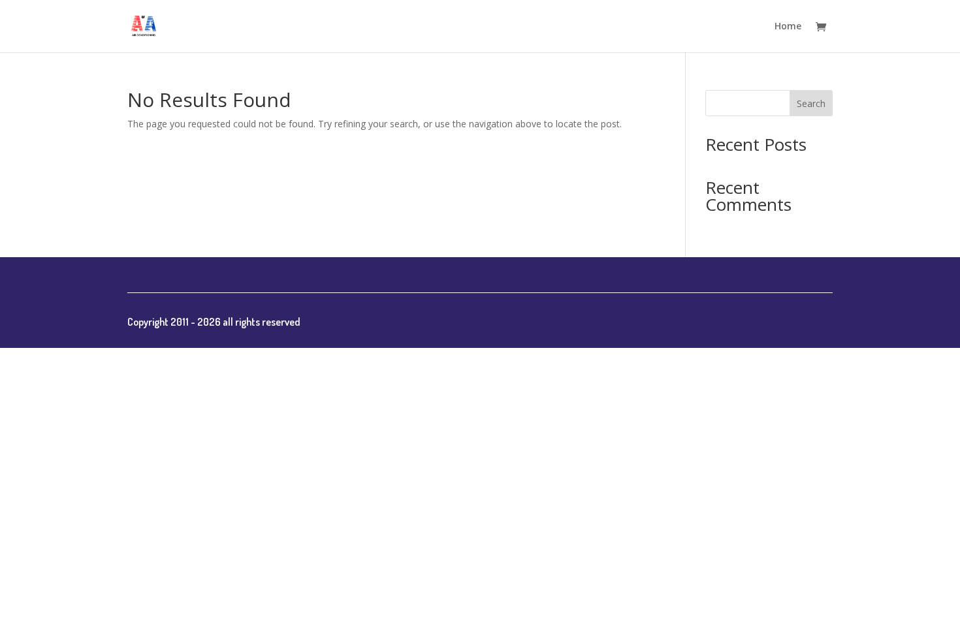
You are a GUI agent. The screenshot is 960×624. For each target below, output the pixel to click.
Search (811, 103)
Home (788, 27)
